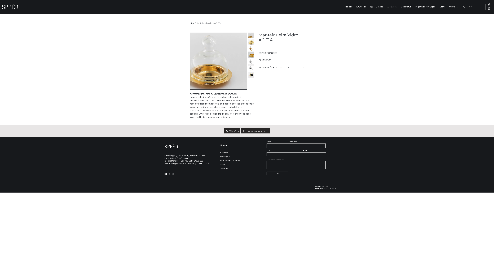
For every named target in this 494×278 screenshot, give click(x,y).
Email (269, 150)
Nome (269, 141)
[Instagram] (488, 8)
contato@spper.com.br (174, 164)
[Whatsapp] (166, 174)
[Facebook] (169, 174)
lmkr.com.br (332, 188)
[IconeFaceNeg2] (488, 4)
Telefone (304, 150)
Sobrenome (293, 141)
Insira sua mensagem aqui (276, 159)
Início (192, 23)
